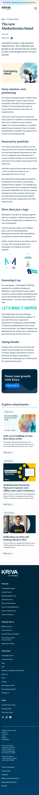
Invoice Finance (7, 592)
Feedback (5, 774)
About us (5, 674)
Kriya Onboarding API (9, 689)
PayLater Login (6, 708)
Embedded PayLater (8, 588)
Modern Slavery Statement (10, 778)
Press (3, 678)
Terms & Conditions (8, 767)
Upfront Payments (8, 614)
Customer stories (7, 659)
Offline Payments (7, 599)
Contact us (5, 693)
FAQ (3, 666)
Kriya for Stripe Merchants (10, 607)
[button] (35, 8)
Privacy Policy (6, 771)
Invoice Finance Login (9, 705)
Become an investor (8, 643)
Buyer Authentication (9, 603)
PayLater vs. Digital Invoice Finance (13, 670)
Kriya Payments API (8, 685)
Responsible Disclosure (9, 782)
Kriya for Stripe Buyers (9, 611)
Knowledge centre (7, 655)
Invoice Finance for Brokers (10, 634)
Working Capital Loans (9, 596)
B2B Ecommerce (7, 626)
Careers (4, 681)
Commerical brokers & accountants (8, 639)
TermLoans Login (7, 712)
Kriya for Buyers (7, 630)
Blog (3, 663)
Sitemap (4, 786)
